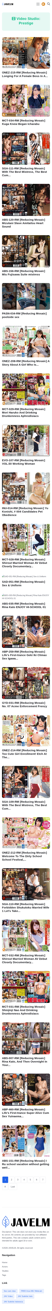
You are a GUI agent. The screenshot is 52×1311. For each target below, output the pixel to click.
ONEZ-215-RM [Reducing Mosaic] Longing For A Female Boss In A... (25, 74)
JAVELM (12, 1248)
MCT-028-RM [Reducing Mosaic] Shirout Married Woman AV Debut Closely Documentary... (24, 563)
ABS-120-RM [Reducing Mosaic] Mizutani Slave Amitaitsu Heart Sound (23, 223)
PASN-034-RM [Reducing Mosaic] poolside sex (24, 315)
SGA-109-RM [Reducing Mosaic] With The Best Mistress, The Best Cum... (24, 805)
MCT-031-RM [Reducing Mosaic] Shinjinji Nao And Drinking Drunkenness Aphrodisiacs (23, 1010)
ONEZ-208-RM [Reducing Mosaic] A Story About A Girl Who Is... (26, 363)
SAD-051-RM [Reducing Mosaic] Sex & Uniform (23, 583)
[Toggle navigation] (38, 4)
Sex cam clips (10, 1291)
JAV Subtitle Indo (25, 1296)
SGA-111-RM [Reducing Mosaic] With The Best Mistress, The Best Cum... (24, 172)
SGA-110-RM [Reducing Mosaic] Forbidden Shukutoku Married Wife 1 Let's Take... (25, 907)
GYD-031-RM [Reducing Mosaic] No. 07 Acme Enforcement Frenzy (24, 704)
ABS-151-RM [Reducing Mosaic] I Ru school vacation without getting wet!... (25, 1164)
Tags (4, 1275)
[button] (48, 4)
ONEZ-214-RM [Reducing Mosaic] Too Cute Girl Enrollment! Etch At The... (24, 754)
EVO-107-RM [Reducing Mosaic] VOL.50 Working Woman (23, 462)
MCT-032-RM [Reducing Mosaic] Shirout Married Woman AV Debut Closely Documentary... (24, 959)
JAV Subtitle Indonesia (13, 1302)
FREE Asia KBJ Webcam (31, 1291)
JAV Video (8, 1296)
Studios (5, 1271)
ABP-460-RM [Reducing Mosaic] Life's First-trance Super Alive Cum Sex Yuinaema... (25, 1113)
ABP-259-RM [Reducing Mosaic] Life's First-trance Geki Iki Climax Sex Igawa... (24, 655)
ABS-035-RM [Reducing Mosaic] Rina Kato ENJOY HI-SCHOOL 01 (24, 605)
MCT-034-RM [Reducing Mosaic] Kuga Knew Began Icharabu (23, 122)
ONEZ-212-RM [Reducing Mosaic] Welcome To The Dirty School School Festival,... (24, 856)
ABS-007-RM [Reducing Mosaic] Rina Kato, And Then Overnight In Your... (24, 1061)
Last (13, 1187)
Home (4, 1262)
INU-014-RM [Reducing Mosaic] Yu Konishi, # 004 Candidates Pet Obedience (25, 511)
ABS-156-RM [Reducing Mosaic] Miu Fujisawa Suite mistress (23, 272)
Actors (5, 1266)
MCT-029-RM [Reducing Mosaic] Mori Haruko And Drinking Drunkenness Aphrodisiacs (23, 412)
